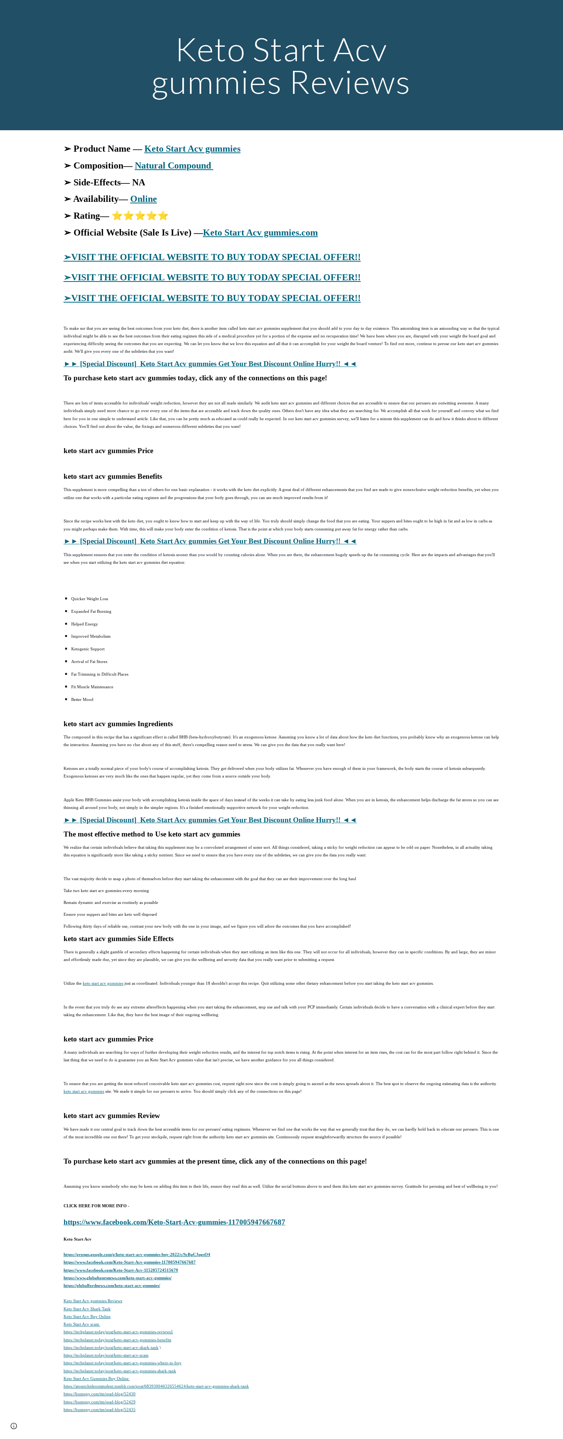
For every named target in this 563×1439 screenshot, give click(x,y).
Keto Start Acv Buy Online (87, 1316)
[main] (281, 65)
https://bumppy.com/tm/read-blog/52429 (100, 1402)
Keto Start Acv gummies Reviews (93, 1300)
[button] (13, 1426)
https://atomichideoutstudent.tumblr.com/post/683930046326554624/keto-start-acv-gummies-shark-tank (156, 1386)
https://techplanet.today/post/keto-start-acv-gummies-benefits (117, 1340)
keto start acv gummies (103, 983)
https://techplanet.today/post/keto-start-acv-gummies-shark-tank (120, 1371)
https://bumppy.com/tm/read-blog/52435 (100, 1409)
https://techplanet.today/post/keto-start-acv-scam (106, 1355)
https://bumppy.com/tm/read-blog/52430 (100, 1394)
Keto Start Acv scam (82, 1324)
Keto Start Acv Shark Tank (87, 1308)
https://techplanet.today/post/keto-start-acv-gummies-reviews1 (118, 1331)
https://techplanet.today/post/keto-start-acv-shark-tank (111, 1347)
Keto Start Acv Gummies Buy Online (97, 1378)
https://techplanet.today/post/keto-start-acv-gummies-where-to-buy (123, 1362)
